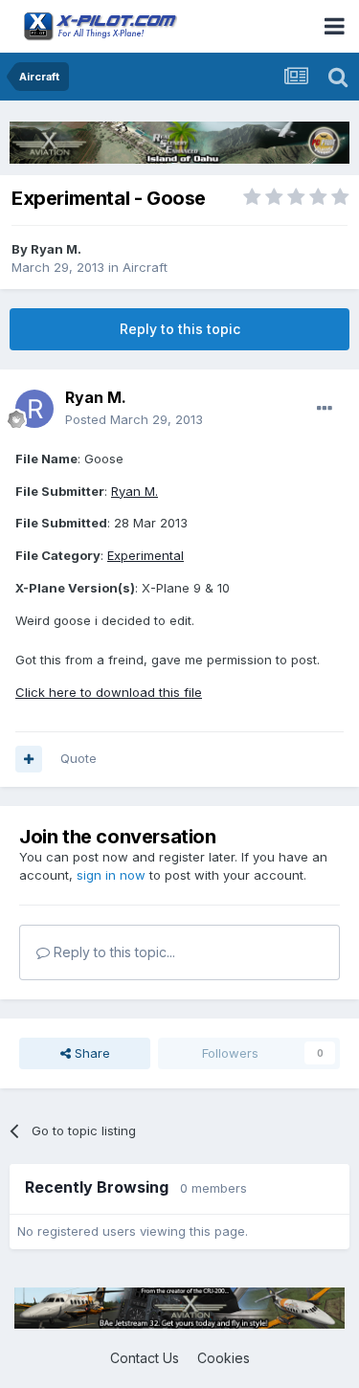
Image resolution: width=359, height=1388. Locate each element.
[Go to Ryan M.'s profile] (34, 409)
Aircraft (145, 267)
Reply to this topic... (112, 952)
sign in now (111, 875)
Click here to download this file (108, 692)
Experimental (145, 555)
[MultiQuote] (28, 759)
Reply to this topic (180, 329)
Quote (78, 758)
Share (90, 1053)
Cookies (223, 1358)
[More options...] (324, 408)
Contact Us (144, 1358)
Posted (134, 419)
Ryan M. (56, 249)
